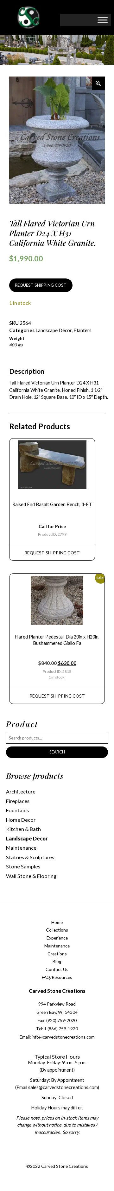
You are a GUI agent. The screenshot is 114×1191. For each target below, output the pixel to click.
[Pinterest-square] (62, 1158)
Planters (82, 330)
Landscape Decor (53, 330)
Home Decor (20, 820)
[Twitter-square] (49, 1158)
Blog (57, 961)
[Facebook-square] (36, 1158)
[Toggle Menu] (103, 20)
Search (57, 751)
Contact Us (57, 969)
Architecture (20, 791)
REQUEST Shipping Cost (52, 552)
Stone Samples (23, 866)
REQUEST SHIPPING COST (40, 285)
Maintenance (21, 848)
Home (57, 922)
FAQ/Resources (57, 977)
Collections (57, 930)
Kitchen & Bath (23, 829)
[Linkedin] (75, 1158)
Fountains (17, 810)
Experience (57, 937)
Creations (57, 953)
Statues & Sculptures (30, 857)
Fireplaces (17, 801)
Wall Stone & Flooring (31, 876)
